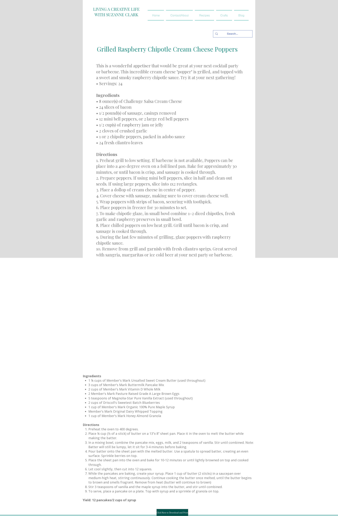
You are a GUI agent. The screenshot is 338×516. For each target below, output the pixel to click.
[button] (204, 15)
